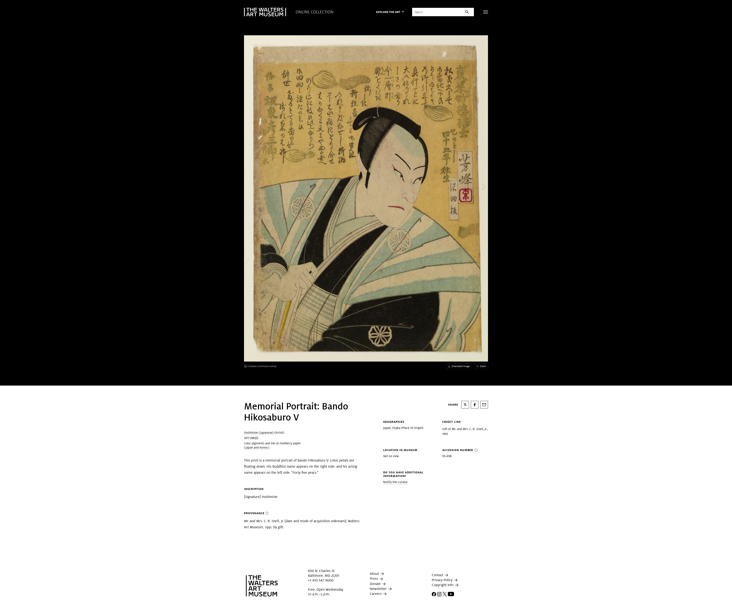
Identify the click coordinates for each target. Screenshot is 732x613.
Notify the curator (395, 482)
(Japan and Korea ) (256, 447)
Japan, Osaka (391, 428)
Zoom (483, 366)
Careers (376, 593)
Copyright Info (443, 585)
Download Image (461, 366)
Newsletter (379, 588)
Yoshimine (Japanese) (259, 433)
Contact (438, 575)
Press (374, 578)
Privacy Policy (442, 580)
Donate (376, 584)
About (375, 573)
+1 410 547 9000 (320, 580)
